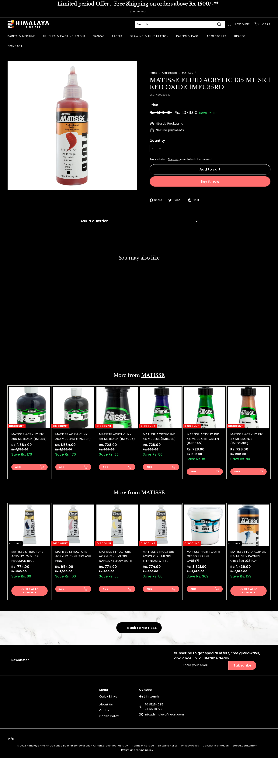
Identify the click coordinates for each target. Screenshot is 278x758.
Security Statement (245, 745)
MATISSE (187, 73)
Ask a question (94, 221)
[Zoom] (72, 125)
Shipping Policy (168, 745)
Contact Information (216, 745)
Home (154, 73)
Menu (103, 689)
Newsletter (20, 660)
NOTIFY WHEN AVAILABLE (29, 590)
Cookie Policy (109, 716)
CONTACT (15, 46)
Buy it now (210, 181)
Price (154, 105)
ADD (18, 354)
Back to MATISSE (142, 627)
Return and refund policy (137, 750)
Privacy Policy (190, 745)
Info (11, 739)
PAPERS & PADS (187, 36)
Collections (169, 73)
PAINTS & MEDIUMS (22, 36)
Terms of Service (143, 745)
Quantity (157, 140)
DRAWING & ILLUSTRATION (149, 36)
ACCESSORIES (217, 36)
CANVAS (99, 36)
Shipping (173, 159)
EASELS (117, 36)
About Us (106, 704)
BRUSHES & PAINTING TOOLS (64, 36)
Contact (105, 710)
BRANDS (240, 36)
